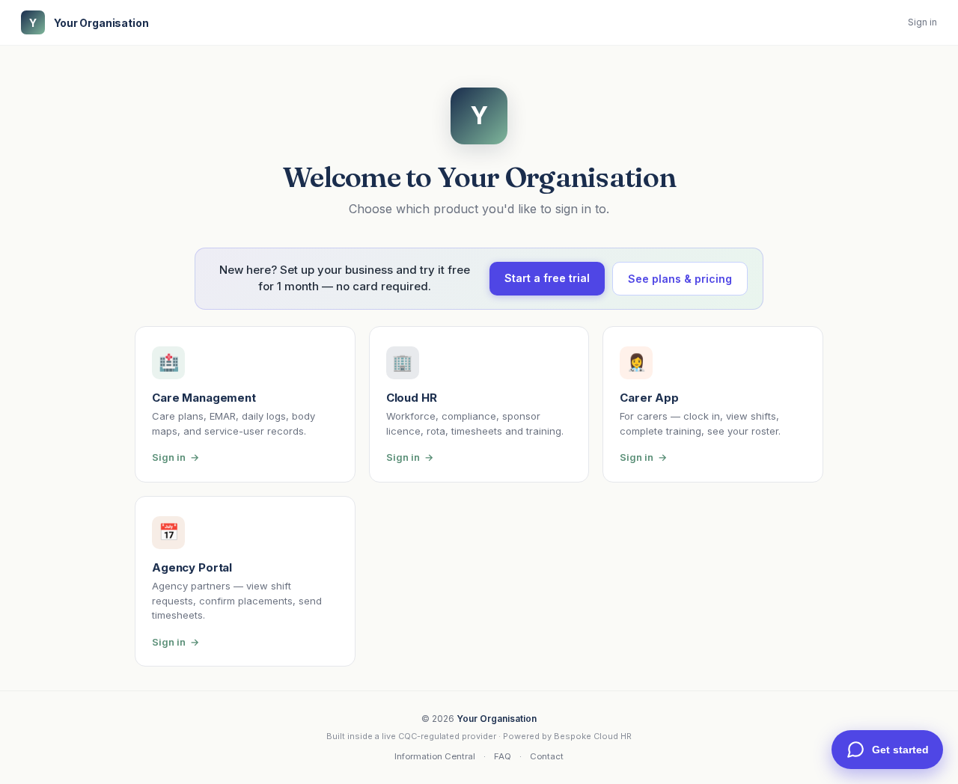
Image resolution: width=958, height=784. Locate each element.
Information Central (434, 756)
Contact (547, 756)
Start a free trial (547, 278)
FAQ (502, 756)
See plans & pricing (680, 278)
